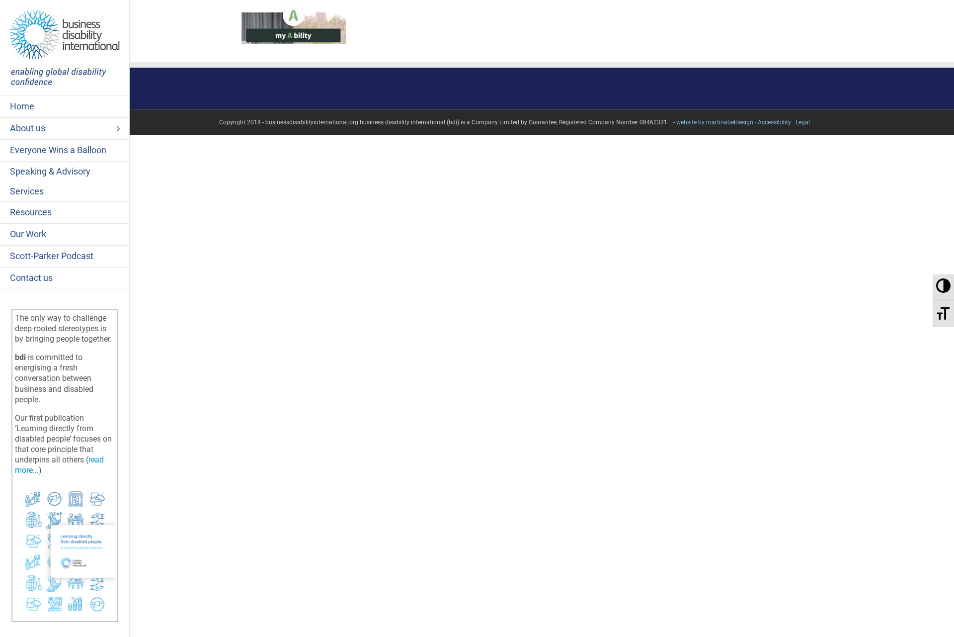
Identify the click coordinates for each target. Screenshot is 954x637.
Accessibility (774, 122)
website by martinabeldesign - (716, 122)
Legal (802, 122)
